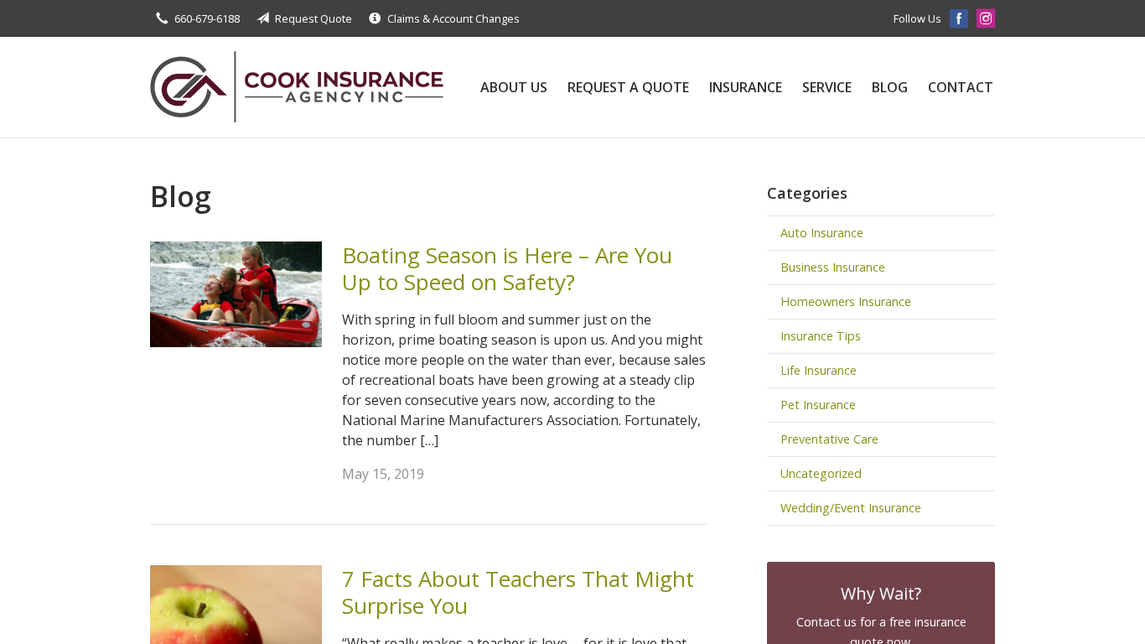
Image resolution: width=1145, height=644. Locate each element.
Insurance (745, 87)
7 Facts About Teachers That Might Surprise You (518, 592)
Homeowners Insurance (845, 301)
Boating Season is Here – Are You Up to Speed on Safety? (507, 269)
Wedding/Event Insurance (850, 508)
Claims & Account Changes (453, 18)
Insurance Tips (820, 336)
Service (827, 87)
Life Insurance (818, 370)
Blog (890, 87)
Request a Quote (628, 87)
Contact (960, 87)
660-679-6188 (207, 18)
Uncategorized (821, 473)
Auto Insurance (821, 233)
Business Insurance (832, 267)
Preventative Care (829, 439)
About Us (513, 87)
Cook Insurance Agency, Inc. (296, 87)
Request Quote (313, 18)
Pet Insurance (818, 405)
